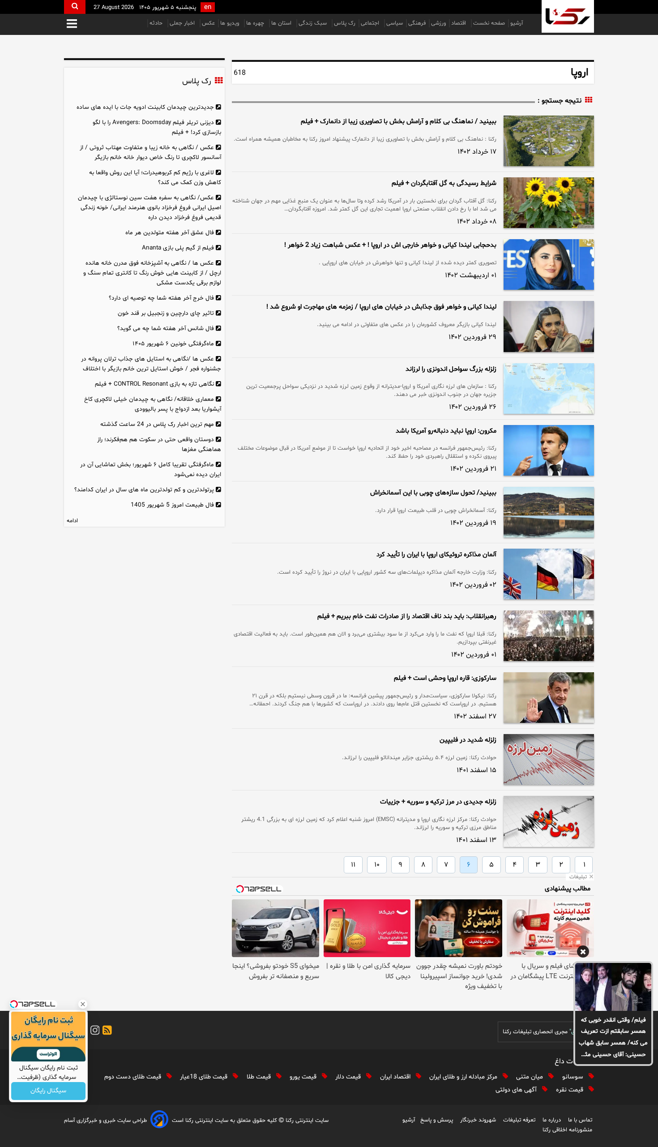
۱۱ (353, 865)
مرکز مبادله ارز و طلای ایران (464, 1077)
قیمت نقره (570, 1090)
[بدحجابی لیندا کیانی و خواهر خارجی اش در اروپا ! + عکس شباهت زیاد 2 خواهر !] (549, 264)
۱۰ (377, 865)
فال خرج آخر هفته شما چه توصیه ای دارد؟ (161, 298)
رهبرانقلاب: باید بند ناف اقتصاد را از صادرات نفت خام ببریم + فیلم (406, 616)
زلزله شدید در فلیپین (468, 740)
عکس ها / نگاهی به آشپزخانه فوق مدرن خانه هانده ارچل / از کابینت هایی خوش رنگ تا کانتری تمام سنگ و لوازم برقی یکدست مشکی (152, 273)
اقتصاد (459, 23)
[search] (74, 7)
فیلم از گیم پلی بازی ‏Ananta (178, 248)
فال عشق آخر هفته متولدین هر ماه (169, 232)
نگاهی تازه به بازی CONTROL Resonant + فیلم (154, 384)
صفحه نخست (489, 23)
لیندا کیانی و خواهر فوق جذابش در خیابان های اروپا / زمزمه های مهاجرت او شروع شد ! (381, 307)
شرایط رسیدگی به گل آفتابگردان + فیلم (444, 183)
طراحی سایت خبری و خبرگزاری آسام (105, 1121)
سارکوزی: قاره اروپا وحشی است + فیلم (445, 678)
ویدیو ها (230, 23)
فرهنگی (417, 23)
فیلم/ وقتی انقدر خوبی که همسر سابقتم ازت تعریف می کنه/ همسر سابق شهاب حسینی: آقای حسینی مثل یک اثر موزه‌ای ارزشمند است (613, 1038)
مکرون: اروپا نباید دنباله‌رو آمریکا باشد (446, 431)
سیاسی (394, 23)
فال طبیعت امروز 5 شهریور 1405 (172, 505)
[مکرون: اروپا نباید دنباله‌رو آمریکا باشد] (549, 450)
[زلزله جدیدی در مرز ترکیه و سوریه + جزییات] (549, 821)
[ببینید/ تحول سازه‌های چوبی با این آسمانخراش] (549, 512)
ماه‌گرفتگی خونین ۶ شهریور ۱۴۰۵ (173, 343)
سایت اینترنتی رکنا (306, 1121)
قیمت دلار (349, 1077)
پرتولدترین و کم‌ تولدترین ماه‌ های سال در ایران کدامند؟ (144, 489)
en (207, 7)
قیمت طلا (260, 1077)
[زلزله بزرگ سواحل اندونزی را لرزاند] (549, 388)
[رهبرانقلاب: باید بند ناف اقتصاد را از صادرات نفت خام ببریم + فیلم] (549, 635)
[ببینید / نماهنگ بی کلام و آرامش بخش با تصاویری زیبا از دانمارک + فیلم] (549, 141)
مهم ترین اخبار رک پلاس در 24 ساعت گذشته (157, 424)
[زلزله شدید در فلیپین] (549, 759)
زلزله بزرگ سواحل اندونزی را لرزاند (451, 369)
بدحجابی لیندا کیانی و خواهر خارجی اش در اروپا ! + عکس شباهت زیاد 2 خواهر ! (390, 245)
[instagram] (93, 1031)
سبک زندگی (314, 23)
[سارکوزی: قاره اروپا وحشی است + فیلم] (549, 697)
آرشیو (516, 23)
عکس (208, 23)
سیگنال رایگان (48, 1091)
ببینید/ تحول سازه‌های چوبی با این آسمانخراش (433, 493)
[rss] (105, 1031)
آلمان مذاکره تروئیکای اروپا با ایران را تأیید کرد (436, 554)
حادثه (157, 23)
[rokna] (568, 16)
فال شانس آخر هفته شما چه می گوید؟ (165, 328)
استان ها (282, 23)
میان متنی (530, 1077)
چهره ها (256, 23)
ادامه (72, 521)
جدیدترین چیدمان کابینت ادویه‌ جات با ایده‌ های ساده (145, 107)
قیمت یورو (304, 1077)
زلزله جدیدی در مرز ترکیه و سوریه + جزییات (438, 802)
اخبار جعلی (183, 23)
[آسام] (159, 1120)
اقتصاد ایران (396, 1077)
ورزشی (438, 23)
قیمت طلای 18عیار (204, 1077)
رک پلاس (344, 23)
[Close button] (82, 1004)
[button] (72, 24)
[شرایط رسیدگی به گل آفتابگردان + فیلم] (549, 202)
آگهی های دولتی (517, 1090)
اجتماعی (371, 23)
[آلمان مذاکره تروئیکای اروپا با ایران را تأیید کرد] (549, 574)
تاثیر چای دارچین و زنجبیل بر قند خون (166, 313)
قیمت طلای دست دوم (133, 1077)
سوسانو (573, 1077)
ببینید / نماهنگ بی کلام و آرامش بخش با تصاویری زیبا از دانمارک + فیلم (398, 121)
